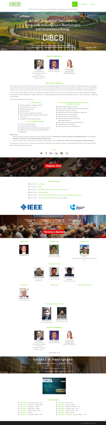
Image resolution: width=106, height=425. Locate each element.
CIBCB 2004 (68, 414)
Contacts (92, 4)
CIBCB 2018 (23, 402)
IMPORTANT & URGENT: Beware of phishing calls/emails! (53, 189)
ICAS (87, 423)
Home (74, 4)
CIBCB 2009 (61, 406)
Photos (40, 186)
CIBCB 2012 (23, 414)
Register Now (53, 165)
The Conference (83, 4)
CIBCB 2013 (23, 412)
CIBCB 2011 (61, 402)
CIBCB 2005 (61, 414)
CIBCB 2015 (23, 408)
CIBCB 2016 (23, 406)
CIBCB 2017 (23, 404)
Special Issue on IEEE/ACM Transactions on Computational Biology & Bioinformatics (60, 195)
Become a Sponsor (54, 231)
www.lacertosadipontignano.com (56, 368)
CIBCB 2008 (61, 408)
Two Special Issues (43, 192)
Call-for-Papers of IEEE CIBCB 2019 (49, 197)
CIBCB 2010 (61, 404)
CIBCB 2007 (61, 410)
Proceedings (41, 184)
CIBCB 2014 (23, 410)
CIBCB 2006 (61, 412)
